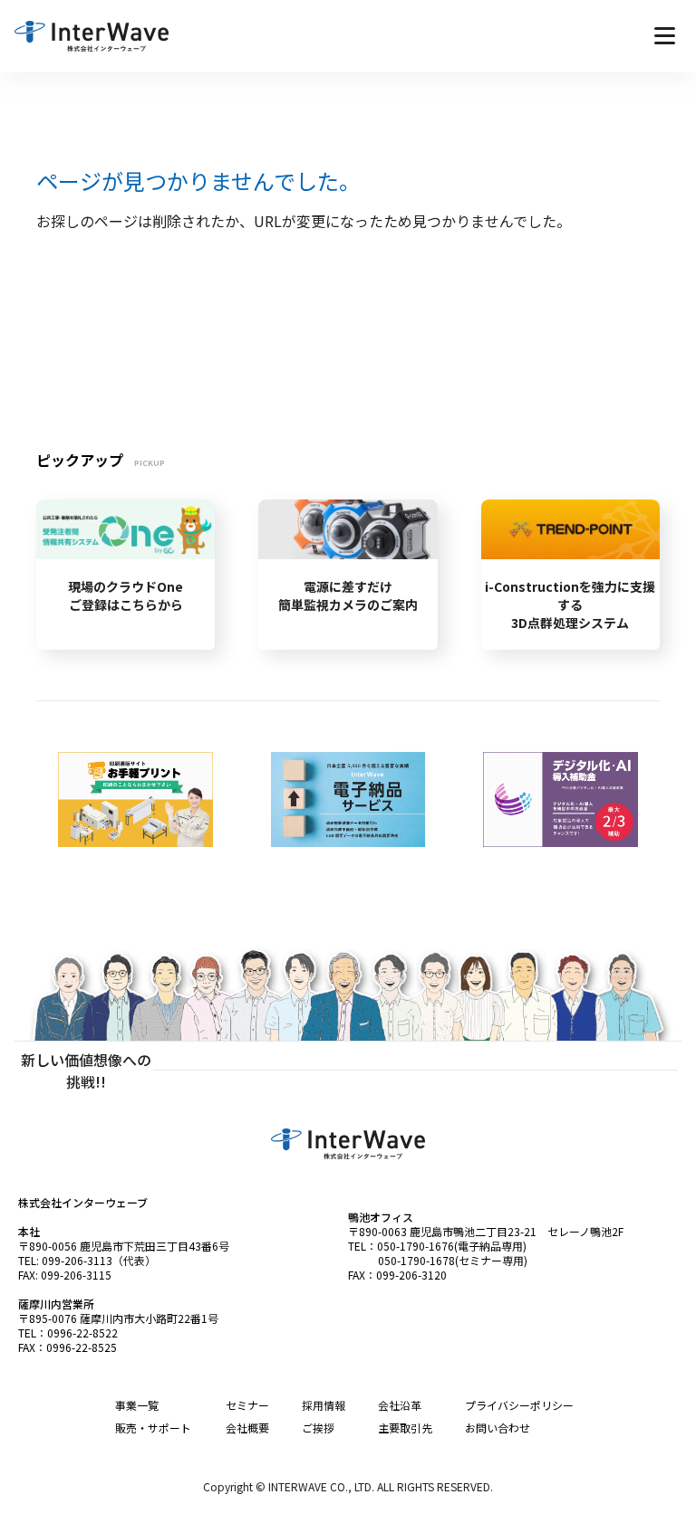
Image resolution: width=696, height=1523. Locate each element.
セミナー (247, 1405)
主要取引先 (405, 1427)
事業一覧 (137, 1405)
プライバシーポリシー (519, 1405)
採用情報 (323, 1405)
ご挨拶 (318, 1427)
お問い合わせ (497, 1427)
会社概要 (247, 1427)
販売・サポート (153, 1427)
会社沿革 (399, 1405)
